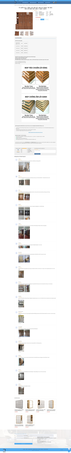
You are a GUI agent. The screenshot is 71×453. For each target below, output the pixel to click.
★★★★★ (41, 15)
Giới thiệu (44, 0)
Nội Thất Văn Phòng (40, 2)
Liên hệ (56, 0)
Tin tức (52, 0)
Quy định (39, 449)
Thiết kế (46, 0)
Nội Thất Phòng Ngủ (25, 2)
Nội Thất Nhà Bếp (47, 2)
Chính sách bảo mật (46, 449)
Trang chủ (16, 0)
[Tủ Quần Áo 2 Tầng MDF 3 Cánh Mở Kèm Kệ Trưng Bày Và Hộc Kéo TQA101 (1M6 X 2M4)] (30, 419)
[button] (32, 23)
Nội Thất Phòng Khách (33, 2)
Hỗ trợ (54, 0)
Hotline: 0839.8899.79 (21, 0)
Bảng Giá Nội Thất (49, 0)
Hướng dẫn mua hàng (35, 449)
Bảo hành (42, 449)
